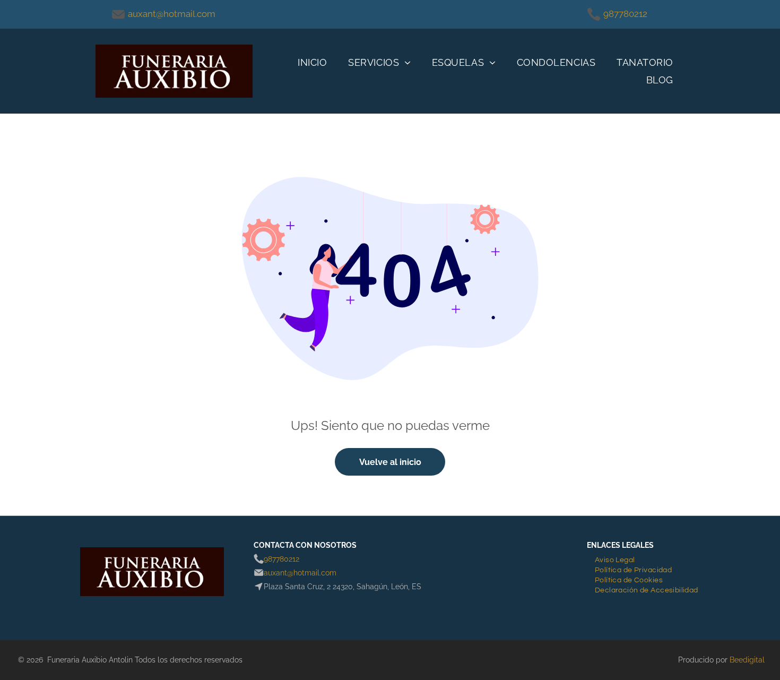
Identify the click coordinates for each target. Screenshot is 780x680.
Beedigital (747, 660)
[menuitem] (312, 62)
